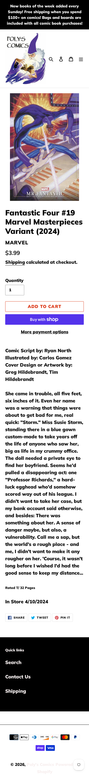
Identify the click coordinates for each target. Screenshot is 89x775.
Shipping (15, 262)
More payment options (44, 332)
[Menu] (81, 59)
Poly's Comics (40, 764)
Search (13, 662)
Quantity (14, 280)
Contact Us (18, 677)
